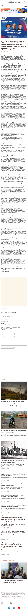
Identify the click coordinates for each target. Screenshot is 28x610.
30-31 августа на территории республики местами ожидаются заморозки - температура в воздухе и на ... (13, 405)
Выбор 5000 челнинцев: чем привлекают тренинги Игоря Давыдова (12, 581)
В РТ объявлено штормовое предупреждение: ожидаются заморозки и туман (12, 402)
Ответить (3, 313)
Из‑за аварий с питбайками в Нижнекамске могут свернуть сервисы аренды (13, 431)
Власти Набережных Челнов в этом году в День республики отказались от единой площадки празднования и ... (12, 488)
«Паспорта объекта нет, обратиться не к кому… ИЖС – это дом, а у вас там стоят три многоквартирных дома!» (13, 519)
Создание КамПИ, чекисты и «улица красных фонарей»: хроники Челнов (12, 461)
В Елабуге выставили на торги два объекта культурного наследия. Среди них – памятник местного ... (14, 478)
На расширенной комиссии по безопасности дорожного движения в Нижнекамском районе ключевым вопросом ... (13, 435)
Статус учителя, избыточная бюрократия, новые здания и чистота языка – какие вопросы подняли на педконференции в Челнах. (13, 551)
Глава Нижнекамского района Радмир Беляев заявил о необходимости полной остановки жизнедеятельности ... (14, 499)
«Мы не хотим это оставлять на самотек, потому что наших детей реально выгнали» (13, 532)
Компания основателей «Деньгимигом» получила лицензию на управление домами (13, 505)
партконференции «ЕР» (11, 93)
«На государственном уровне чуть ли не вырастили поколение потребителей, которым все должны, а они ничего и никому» (12, 545)
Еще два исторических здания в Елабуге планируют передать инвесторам (14, 474)
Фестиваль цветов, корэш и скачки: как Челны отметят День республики (13, 484)
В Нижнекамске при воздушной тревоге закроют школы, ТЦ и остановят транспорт (13, 495)
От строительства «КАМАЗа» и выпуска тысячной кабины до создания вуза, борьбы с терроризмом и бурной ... (12, 465)
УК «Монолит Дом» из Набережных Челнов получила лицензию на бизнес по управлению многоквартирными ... (13, 509)
